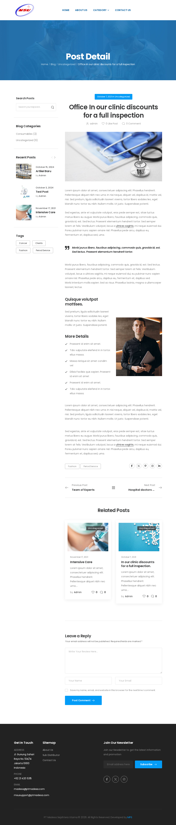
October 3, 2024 (44, 187)
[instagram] (124, 779)
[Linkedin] (159, 466)
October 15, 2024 (45, 167)
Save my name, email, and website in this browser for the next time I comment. (113, 690)
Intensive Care (45, 212)
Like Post (112, 123)
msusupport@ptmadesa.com (25, 795)
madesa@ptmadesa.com (25, 789)
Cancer (23, 243)
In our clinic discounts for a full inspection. (137, 564)
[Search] (52, 107)
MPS (129, 817)
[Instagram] (152, 466)
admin (42, 175)
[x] (115, 779)
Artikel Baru (43, 171)
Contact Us (123, 10)
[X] (138, 466)
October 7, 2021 (104, 96)
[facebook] (106, 779)
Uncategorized (66, 64)
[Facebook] (132, 466)
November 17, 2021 (46, 208)
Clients (38, 243)
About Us (81, 10)
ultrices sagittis (125, 226)
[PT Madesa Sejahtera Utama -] (24, 10)
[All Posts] (113, 487)
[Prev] (52, 157)
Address (19, 750)
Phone (17, 774)
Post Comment (81, 700)
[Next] (54, 157)
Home (65, 10)
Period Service (43, 250)
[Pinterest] (145, 466)
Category (99, 10)
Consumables (24, 134)
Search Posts (25, 98)
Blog (53, 64)
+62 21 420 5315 (23, 778)
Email (17, 784)
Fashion (23, 250)
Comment (133, 123)
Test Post (42, 192)
